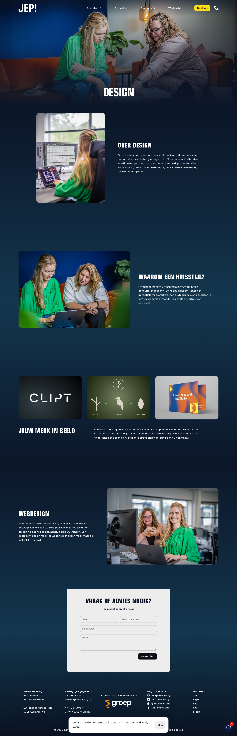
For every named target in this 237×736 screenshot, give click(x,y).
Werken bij (174, 8)
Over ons (146, 8)
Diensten (92, 8)
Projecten (121, 8)
